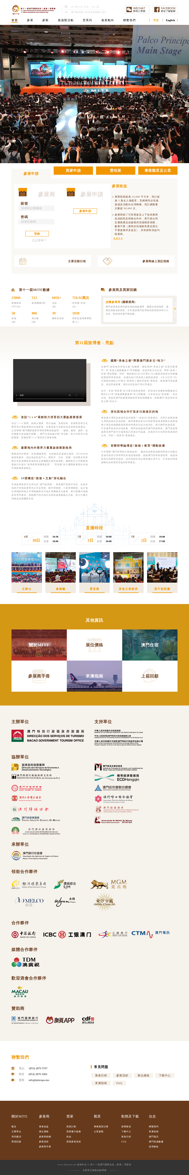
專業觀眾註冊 (101, 1126)
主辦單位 (16, 1131)
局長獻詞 (16, 1136)
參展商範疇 (45, 1136)
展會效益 (44, 1126)
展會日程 (101, 1075)
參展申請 (85, 210)
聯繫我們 (154, 1126)
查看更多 (118, 238)
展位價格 (143, 1075)
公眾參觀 (99, 1131)
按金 (68, 1136)
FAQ (119, 1083)
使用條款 (154, 1146)
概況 (13, 1126)
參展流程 (122, 1075)
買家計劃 (71, 1126)
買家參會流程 (73, 1141)
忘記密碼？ (39, 240)
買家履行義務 (73, 1131)
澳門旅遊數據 (156, 1141)
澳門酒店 (154, 1136)
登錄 (37, 233)
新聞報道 (126, 1126)
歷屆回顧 (16, 1141)
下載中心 (165, 1075)
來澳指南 (101, 1083)
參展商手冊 (45, 1146)
